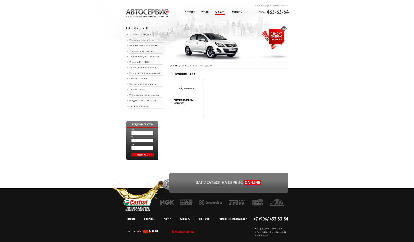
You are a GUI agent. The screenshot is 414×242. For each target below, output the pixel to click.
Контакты (237, 12)
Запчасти (220, 12)
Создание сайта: (134, 232)
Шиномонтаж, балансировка (143, 45)
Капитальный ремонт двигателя (145, 73)
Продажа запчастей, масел (142, 100)
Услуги (205, 12)
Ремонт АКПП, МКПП (139, 62)
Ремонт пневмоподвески (141, 40)
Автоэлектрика (136, 89)
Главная (173, 66)
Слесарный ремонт (138, 78)
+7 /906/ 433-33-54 (271, 219)
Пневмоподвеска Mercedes (183, 102)
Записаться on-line (183, 231)
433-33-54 (273, 12)
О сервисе (190, 12)
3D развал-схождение (140, 34)
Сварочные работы (139, 106)
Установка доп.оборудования (144, 95)
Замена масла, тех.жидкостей (144, 56)
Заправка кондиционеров (142, 67)
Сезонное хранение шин (141, 51)
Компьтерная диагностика (142, 84)
